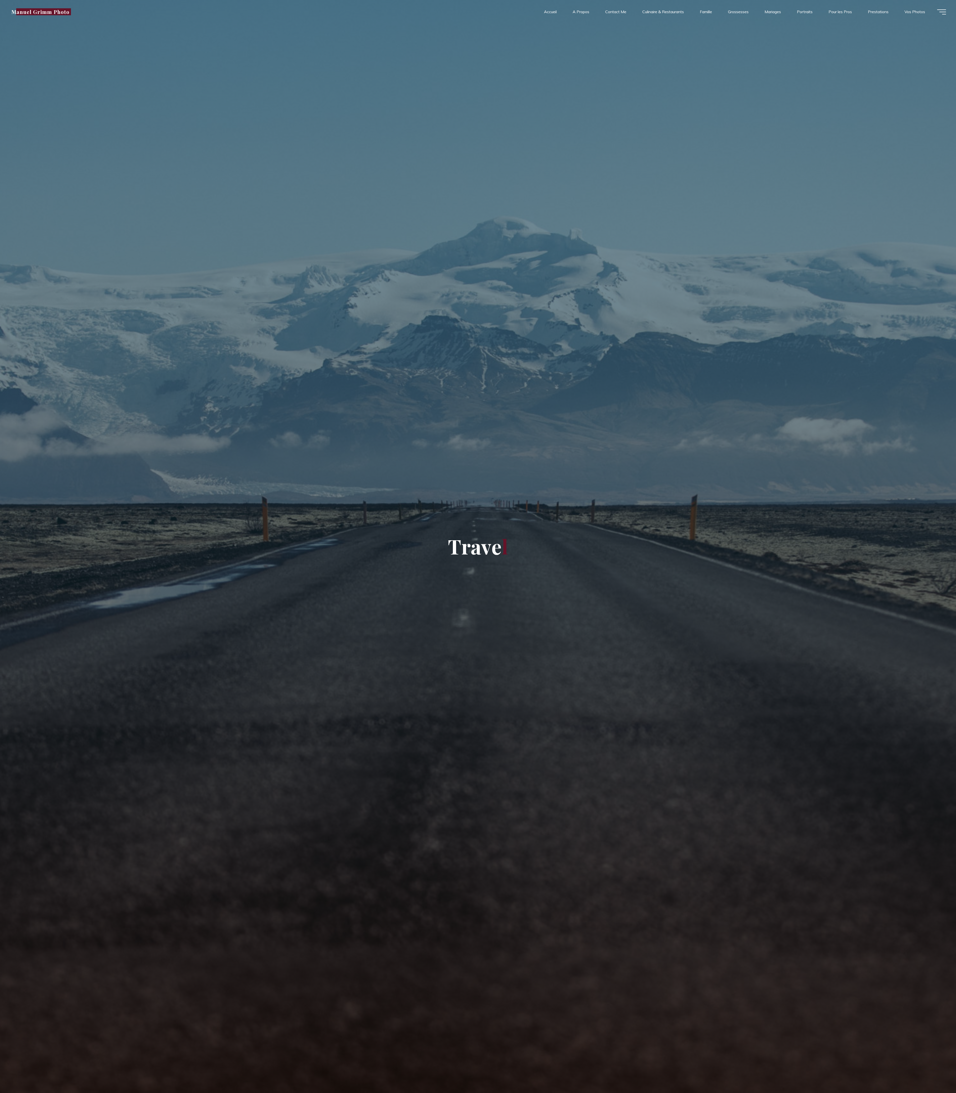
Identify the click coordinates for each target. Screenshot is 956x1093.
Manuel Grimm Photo (40, 11)
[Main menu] (941, 11)
